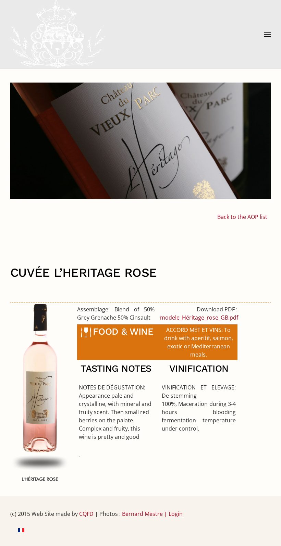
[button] (267, 34)
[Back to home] (58, 34)
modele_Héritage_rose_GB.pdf (199, 317)
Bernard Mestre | (145, 514)
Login (176, 514)
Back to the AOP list (242, 217)
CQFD (86, 514)
